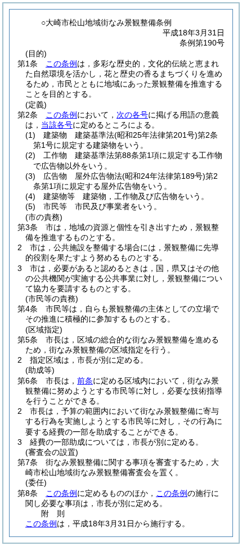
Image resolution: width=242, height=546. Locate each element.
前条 (85, 380)
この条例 (61, 63)
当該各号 (57, 124)
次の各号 (132, 114)
